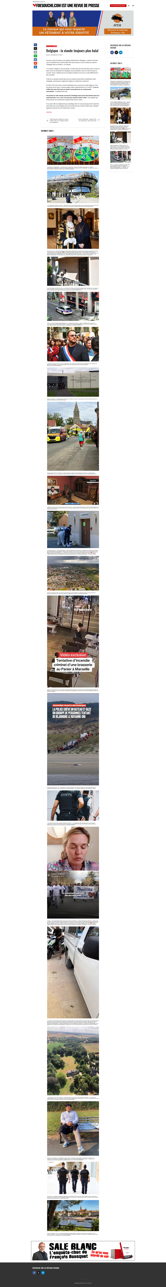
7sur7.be (49, 112)
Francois (48, 55)
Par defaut (49, 46)
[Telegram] (121, 52)
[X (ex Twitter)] (116, 52)
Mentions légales (88, 1283)
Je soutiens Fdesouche (118, 5)
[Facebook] (112, 52)
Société (55, 46)
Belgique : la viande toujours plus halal (72, 50)
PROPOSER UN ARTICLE (39, 1)
